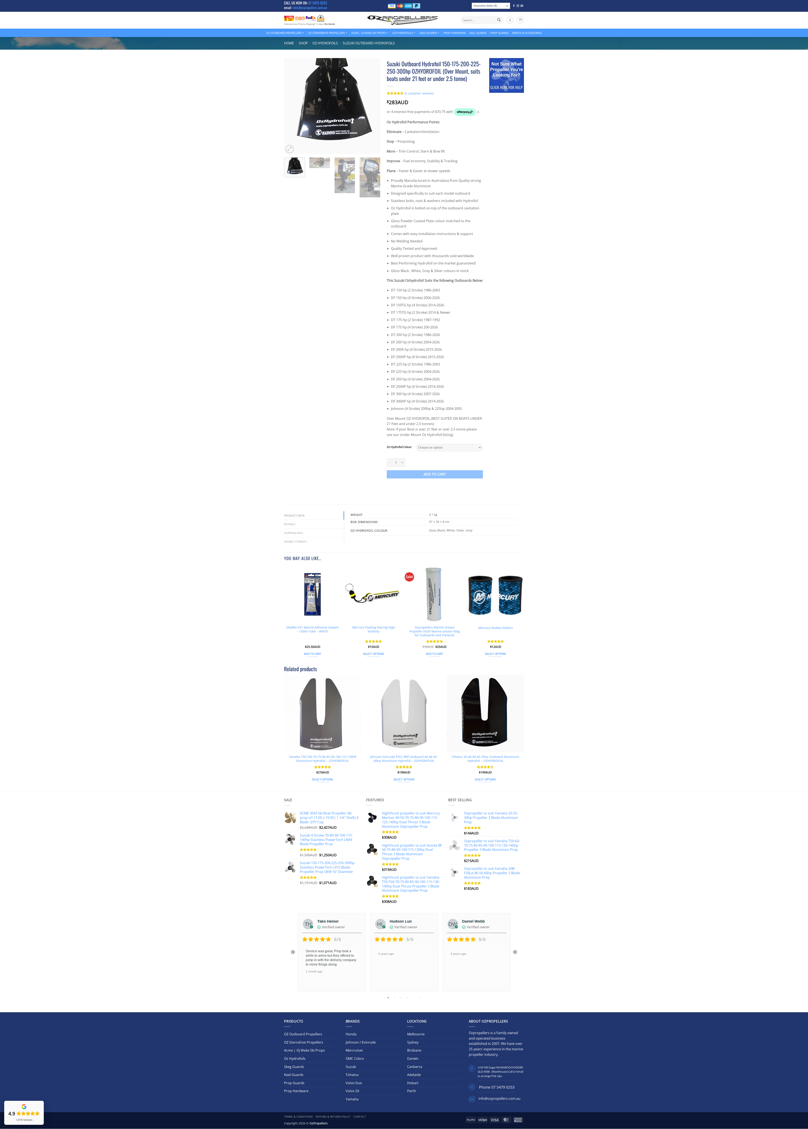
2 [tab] (394, 998)
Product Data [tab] (294, 515)
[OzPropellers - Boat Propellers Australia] (403, 20)
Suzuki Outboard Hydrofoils (369, 43)
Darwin (413, 1058)
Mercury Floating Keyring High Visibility (373, 629)
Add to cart (435, 474)
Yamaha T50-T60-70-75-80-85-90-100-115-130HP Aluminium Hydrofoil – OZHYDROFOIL (322, 759)
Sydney (413, 1042)
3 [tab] (401, 998)
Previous (292, 952)
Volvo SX (352, 1091)
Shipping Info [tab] (293, 533)
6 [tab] (420, 998)
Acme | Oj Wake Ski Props (368, 33)
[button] (509, 20)
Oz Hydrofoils (402, 33)
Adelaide (414, 1074)
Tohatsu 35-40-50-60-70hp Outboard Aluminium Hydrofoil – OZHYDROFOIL (485, 759)
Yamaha (352, 1099)
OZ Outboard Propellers (284, 33)
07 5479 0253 (317, 2)
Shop (303, 43)
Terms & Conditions (298, 1116)
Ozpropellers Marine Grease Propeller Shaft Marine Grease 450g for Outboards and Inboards (434, 631)
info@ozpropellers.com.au (310, 7)
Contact (359, 1116)
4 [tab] (407, 998)
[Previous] (291, 106)
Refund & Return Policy (333, 1116)
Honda (351, 1034)
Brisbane (414, 1050)
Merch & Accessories (527, 33)
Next (515, 952)
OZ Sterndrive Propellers (326, 33)
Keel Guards (478, 33)
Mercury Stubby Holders (495, 628)
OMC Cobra (355, 1058)
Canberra (414, 1066)
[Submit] (498, 20)
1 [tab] (388, 998)
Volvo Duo (354, 1083)
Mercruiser (354, 1050)
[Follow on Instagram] (518, 5)
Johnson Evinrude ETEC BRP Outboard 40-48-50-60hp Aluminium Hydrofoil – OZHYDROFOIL (404, 759)
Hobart (413, 1083)
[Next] (373, 106)
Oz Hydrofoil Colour (399, 447)
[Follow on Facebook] (514, 5)
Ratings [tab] (289, 524)
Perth (411, 1091)
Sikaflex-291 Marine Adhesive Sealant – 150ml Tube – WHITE (312, 629)
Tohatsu (352, 1074)
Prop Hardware (454, 33)
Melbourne (416, 1034)
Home (289, 43)
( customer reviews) (418, 93)
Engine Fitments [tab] (295, 541)
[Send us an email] (522, 5)
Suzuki (351, 1066)
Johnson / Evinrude (361, 1042)
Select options (373, 653)
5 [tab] (413, 998)
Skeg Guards (428, 33)
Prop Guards (499, 33)
